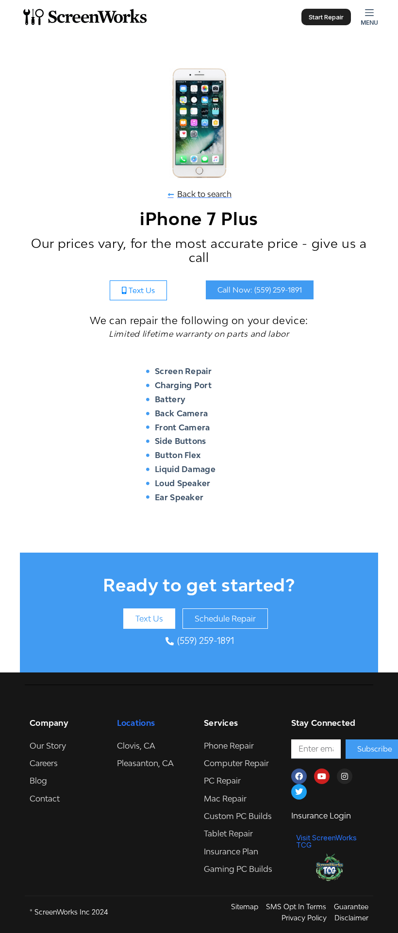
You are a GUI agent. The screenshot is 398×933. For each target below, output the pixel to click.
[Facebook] (299, 776)
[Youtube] (322, 776)
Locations (136, 723)
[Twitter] (299, 792)
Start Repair (326, 17)
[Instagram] (344, 776)
